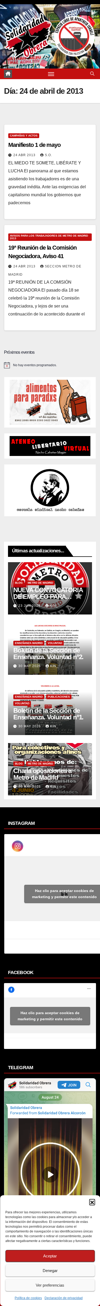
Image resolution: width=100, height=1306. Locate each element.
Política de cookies (28, 1298)
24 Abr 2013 (25, 155)
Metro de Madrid (40, 582)
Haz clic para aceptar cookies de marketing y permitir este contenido (50, 1016)
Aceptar (50, 1256)
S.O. (48, 155)
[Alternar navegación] (51, 74)
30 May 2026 (30, 666)
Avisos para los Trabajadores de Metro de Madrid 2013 (49, 237)
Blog (19, 582)
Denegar (50, 1270)
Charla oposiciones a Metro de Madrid (42, 774)
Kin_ (54, 606)
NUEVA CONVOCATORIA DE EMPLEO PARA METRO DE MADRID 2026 (48, 596)
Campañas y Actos (24, 135)
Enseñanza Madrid (29, 643)
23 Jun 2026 (30, 606)
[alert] (50, 365)
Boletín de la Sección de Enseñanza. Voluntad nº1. (48, 714)
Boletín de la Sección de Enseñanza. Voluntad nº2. (48, 653)
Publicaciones (59, 696)
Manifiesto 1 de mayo (34, 145)
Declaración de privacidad (64, 1298)
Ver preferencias (50, 1285)
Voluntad (55, 643)
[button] (92, 1202)
